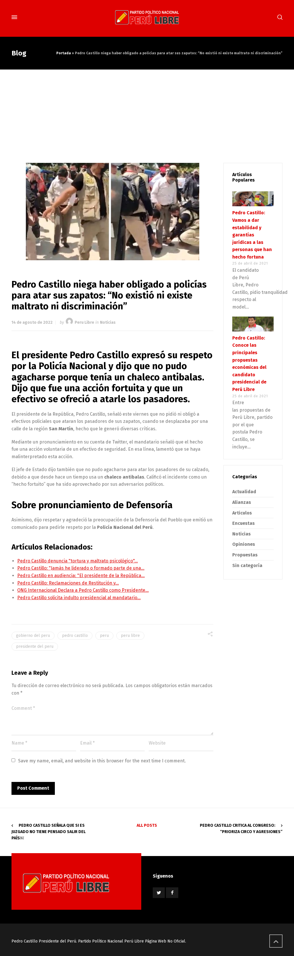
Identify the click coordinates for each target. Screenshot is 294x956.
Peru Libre (84, 322)
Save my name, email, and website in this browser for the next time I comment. (102, 761)
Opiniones (243, 544)
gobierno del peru (33, 635)
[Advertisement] (147, 112)
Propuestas (245, 555)
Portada (63, 53)
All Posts (147, 825)
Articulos (242, 513)
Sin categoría (247, 565)
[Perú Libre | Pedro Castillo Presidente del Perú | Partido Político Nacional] (147, 17)
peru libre (130, 635)
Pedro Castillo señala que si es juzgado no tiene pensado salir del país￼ (48, 832)
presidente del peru (34, 646)
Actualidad (244, 491)
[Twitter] (159, 892)
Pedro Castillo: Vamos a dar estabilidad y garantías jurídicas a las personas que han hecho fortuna (252, 235)
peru (104, 635)
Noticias (108, 322)
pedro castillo (75, 635)
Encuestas (243, 523)
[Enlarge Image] (112, 211)
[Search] (279, 17)
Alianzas (241, 502)
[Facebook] (172, 892)
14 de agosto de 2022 (32, 322)
